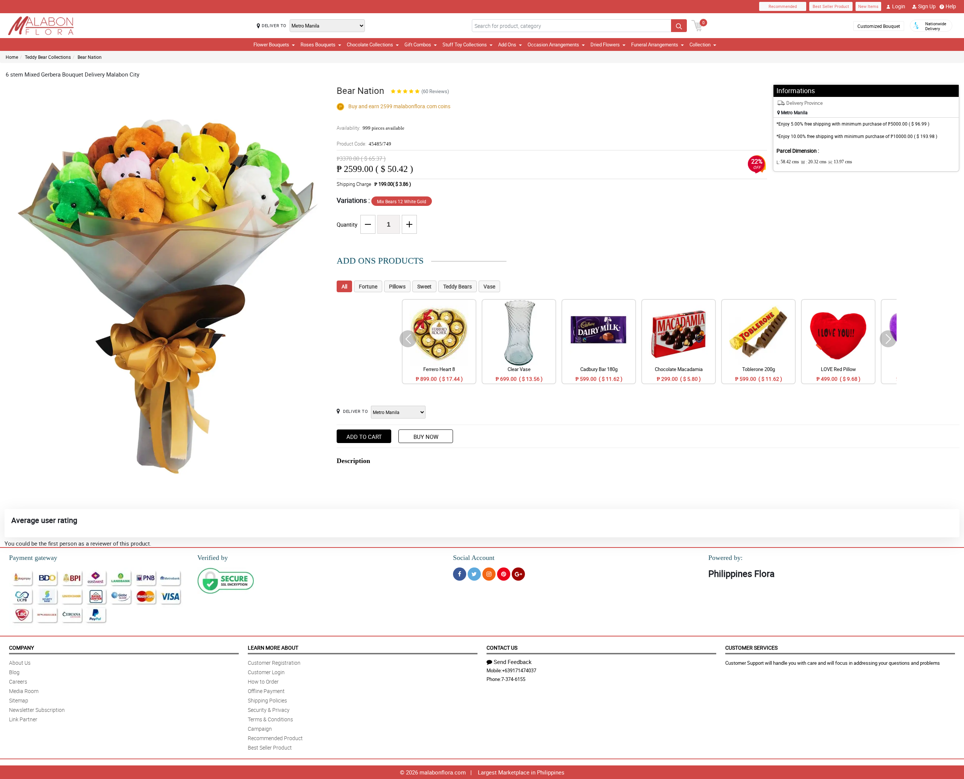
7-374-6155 (513, 679)
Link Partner (23, 719)
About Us (20, 662)
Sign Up (927, 6)
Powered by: (725, 557)
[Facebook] (459, 574)
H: (840, 162)
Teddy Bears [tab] (457, 286)
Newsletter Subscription (37, 709)
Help (951, 6)
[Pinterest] (503, 574)
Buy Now (425, 436)
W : (814, 162)
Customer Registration (274, 662)
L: (787, 162)
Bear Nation (90, 57)
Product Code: (364, 143)
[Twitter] (474, 574)
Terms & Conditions (270, 719)
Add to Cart (364, 436)
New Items (868, 6)
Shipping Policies (267, 700)
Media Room (23, 691)
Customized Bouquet (878, 26)
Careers (18, 681)
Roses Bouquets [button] (318, 44)
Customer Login (266, 672)
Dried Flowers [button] (605, 44)
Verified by (212, 557)
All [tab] (344, 286)
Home (12, 57)
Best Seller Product (831, 6)
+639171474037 (519, 670)
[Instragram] (489, 574)
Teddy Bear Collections (48, 57)
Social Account (473, 557)
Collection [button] (700, 44)
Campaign (260, 728)
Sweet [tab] (424, 286)
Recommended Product (275, 738)
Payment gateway (33, 557)
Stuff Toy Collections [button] (464, 44)
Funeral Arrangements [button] (654, 44)
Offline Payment (266, 691)
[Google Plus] (518, 574)
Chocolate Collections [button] (370, 44)
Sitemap (18, 700)
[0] (697, 25)
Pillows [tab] (397, 286)
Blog (14, 672)
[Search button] (679, 25)
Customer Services (751, 647)
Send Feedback (513, 662)
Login (898, 6)
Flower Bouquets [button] (271, 44)
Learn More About (273, 647)
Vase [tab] (489, 286)
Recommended (783, 6)
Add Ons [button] (507, 44)
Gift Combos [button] (417, 44)
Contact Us (502, 647)
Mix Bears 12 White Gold (401, 201)
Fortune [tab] (368, 286)
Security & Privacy (269, 709)
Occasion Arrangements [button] (553, 44)
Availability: (370, 127)
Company (21, 647)
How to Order (263, 681)
